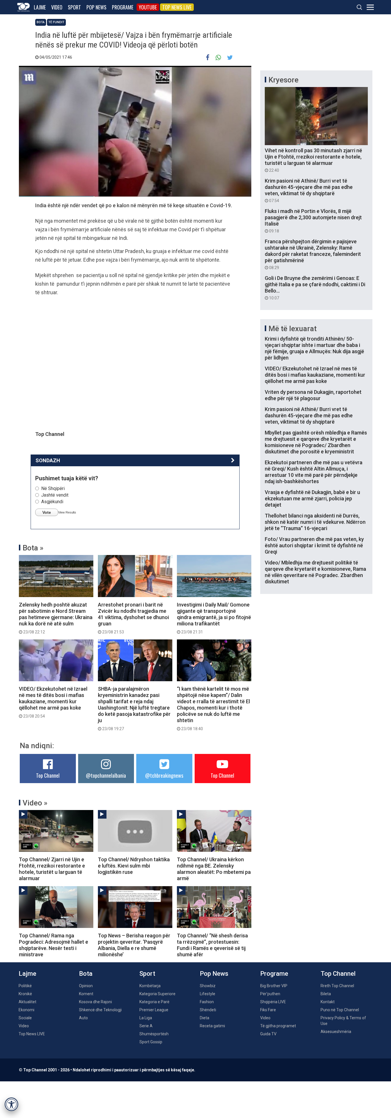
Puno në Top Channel (340, 1010)
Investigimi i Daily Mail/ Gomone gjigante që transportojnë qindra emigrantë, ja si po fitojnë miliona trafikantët (214, 618)
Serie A (146, 1026)
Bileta (326, 993)
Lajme (40, 7)
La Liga (145, 1018)
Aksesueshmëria (336, 1031)
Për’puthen (270, 993)
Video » (35, 803)
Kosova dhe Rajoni (95, 1002)
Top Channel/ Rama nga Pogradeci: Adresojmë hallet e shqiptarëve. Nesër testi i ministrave (53, 945)
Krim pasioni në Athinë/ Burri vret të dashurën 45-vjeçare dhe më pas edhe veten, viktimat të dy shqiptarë (309, 190)
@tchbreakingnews (164, 775)
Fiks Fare (268, 1010)
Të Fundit (56, 22)
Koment (86, 993)
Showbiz (208, 985)
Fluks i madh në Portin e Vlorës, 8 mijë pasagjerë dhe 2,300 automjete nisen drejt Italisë (313, 220)
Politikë (25, 985)
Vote (46, 512)
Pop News (96, 7)
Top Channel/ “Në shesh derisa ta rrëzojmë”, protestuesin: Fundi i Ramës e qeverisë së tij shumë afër (212, 945)
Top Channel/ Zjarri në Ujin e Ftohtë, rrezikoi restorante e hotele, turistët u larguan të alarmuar (52, 868)
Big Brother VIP (273, 985)
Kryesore (283, 80)
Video (56, 7)
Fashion (207, 1002)
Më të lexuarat (292, 328)
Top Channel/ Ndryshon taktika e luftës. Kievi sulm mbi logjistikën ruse (134, 865)
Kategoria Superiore (157, 993)
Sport (74, 7)
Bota (41, 22)
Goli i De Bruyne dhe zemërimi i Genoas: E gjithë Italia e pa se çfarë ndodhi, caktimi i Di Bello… (315, 287)
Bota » (33, 548)
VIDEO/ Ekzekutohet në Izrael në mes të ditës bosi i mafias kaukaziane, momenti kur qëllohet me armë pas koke (53, 702)
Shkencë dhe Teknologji (100, 1010)
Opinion (86, 985)
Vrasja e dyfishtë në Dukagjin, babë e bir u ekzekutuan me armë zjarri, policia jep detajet (312, 498)
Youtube (148, 7)
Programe (122, 7)
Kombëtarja (150, 985)
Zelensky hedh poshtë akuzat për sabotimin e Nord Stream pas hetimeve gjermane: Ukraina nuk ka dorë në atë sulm (55, 618)
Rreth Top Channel (337, 985)
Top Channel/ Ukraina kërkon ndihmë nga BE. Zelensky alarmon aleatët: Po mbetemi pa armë (214, 868)
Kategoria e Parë (154, 1002)
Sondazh (47, 460)
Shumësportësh (154, 1034)
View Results (67, 512)
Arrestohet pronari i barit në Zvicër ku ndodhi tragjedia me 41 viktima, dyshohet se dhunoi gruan (133, 618)
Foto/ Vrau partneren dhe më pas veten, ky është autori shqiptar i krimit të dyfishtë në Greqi (314, 545)
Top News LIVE (176, 7)
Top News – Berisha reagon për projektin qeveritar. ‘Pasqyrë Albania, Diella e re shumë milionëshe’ (134, 945)
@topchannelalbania (106, 775)
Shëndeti (208, 1010)
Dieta (204, 1018)
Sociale (25, 1018)
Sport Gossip (150, 1042)
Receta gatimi (212, 1026)
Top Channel (48, 775)
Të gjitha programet (278, 1026)
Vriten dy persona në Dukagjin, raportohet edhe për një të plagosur (313, 395)
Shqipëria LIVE (273, 1002)
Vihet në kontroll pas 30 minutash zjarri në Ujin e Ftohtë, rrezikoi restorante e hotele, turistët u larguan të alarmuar (313, 160)
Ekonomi (26, 1010)
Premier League (153, 1010)
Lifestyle (207, 993)
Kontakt (328, 1002)
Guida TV (268, 1034)
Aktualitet (27, 1002)
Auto (83, 1018)
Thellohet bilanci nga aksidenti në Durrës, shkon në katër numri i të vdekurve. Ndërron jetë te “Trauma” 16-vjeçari (315, 522)
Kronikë (25, 993)
